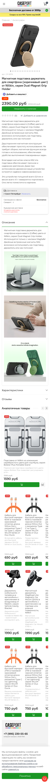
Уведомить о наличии (25, 109)
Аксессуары (18, 20)
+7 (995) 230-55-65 (16, 733)
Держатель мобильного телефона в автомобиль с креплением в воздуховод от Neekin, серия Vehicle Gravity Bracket (12, 599)
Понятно (25, 775)
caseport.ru (13, 769)
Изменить (26, 194)
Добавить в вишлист (16, 94)
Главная (6, 20)
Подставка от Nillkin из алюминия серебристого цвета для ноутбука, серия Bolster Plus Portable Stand (24, 462)
